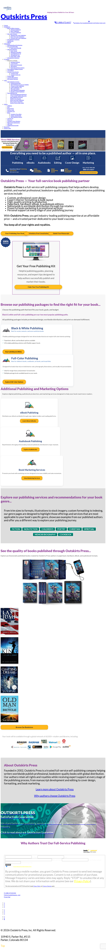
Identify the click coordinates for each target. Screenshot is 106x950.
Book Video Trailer (15, 56)
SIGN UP (8, 864)
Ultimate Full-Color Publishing (18, 35)
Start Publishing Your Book (14, 233)
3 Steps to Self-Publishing (17, 86)
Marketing (7, 43)
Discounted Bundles (12, 46)
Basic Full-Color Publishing (17, 36)
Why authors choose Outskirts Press (54, 795)
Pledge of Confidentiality (51, 924)
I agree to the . (20, 866)
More (6, 104)
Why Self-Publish (15, 89)
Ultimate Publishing (16, 29)
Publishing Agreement (80, 924)
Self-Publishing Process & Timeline (20, 84)
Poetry (61, 529)
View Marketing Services (32, 478)
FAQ (8, 107)
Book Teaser (14, 51)
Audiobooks (10, 41)
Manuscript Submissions (13, 122)
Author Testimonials (16, 115)
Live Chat (7, 897)
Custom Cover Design (13, 72)
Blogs (8, 112)
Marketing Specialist (16, 52)
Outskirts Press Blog (16, 114)
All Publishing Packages (13, 39)
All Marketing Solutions (13, 58)
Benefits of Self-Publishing (17, 91)
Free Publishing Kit (12, 93)
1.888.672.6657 (64, 22)
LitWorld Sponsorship (12, 125)
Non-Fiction (31, 529)
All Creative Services (12, 79)
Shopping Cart (91, 23)
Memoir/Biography (45, 534)
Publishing (7, 27)
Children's (47, 529)
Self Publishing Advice (16, 117)
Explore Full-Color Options (14, 382)
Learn (5, 80)
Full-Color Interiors (12, 34)
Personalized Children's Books (15, 69)
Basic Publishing (15, 31)
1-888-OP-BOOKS (10, 893)
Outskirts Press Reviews (13, 121)
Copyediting (10, 70)
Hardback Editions (15, 62)
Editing (58, 162)
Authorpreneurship (16, 83)
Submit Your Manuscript (61, 233)
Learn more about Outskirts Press (55, 789)
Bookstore (6, 127)
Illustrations (14, 66)
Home (6, 25)
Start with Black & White (13, 352)
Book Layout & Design (16, 65)
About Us (9, 120)
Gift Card (9, 124)
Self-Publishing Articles (13, 82)
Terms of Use (26, 924)
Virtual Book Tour (15, 55)
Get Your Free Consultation (88, 172)
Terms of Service (47, 886)
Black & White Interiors (13, 28)
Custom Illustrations (12, 77)
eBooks (9, 42)
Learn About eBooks (29, 421)
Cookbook (65, 534)
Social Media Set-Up (16, 53)
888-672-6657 (88, 169)
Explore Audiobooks (30, 449)
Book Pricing (10, 108)
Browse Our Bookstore (24, 727)
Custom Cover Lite (15, 74)
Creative (7, 59)
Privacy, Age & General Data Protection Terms (22, 866)
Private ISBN (10, 76)
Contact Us (10, 118)
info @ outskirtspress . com (12, 895)
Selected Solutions (12, 49)
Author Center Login (100, 23)
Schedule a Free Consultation (81, 23)
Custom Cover (14, 73)
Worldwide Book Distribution (14, 45)
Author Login (10, 110)
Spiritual (89, 529)
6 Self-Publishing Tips (16, 87)
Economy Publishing (16, 32)
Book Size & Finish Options (17, 67)
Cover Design (14, 63)
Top (3, 945)
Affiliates (9, 105)
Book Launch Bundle (16, 48)
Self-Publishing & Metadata (18, 90)
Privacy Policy (82, 881)
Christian (74, 529)
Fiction (16, 529)
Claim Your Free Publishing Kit (38, 287)
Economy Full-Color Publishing (18, 38)
